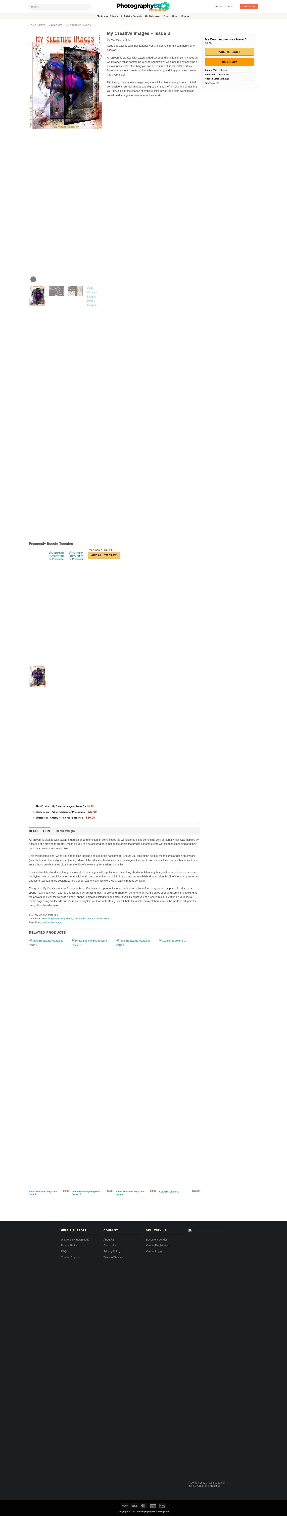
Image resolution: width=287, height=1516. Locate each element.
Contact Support (70, 1257)
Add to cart (229, 52)
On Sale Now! (152, 16)
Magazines (55, 25)
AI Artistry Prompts (131, 16)
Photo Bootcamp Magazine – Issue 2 (43, 1193)
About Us (108, 1239)
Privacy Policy (111, 1251)
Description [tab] (39, 831)
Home (32, 25)
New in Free (102, 918)
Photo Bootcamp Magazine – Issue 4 (130, 1193)
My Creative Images (78, 25)
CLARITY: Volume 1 (169, 1191)
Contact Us (110, 1245)
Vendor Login (154, 1251)
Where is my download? (75, 1239)
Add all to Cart (104, 555)
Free (165, 16)
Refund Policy (69, 1245)
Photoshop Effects (107, 16)
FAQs (64, 1251)
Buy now (229, 62)
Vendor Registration (157, 1245)
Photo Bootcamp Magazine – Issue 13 (87, 1193)
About (174, 16)
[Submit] (88, 6)
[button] (232, 6)
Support (186, 16)
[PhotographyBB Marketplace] (143, 6)
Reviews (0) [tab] (65, 831)
